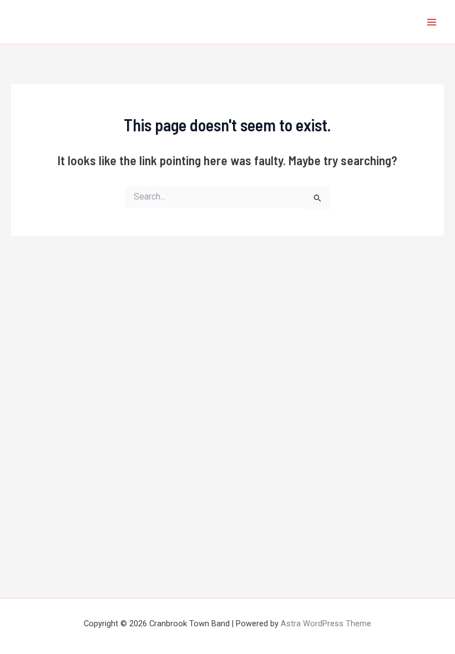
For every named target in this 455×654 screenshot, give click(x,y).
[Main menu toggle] (432, 22)
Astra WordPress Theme (326, 624)
